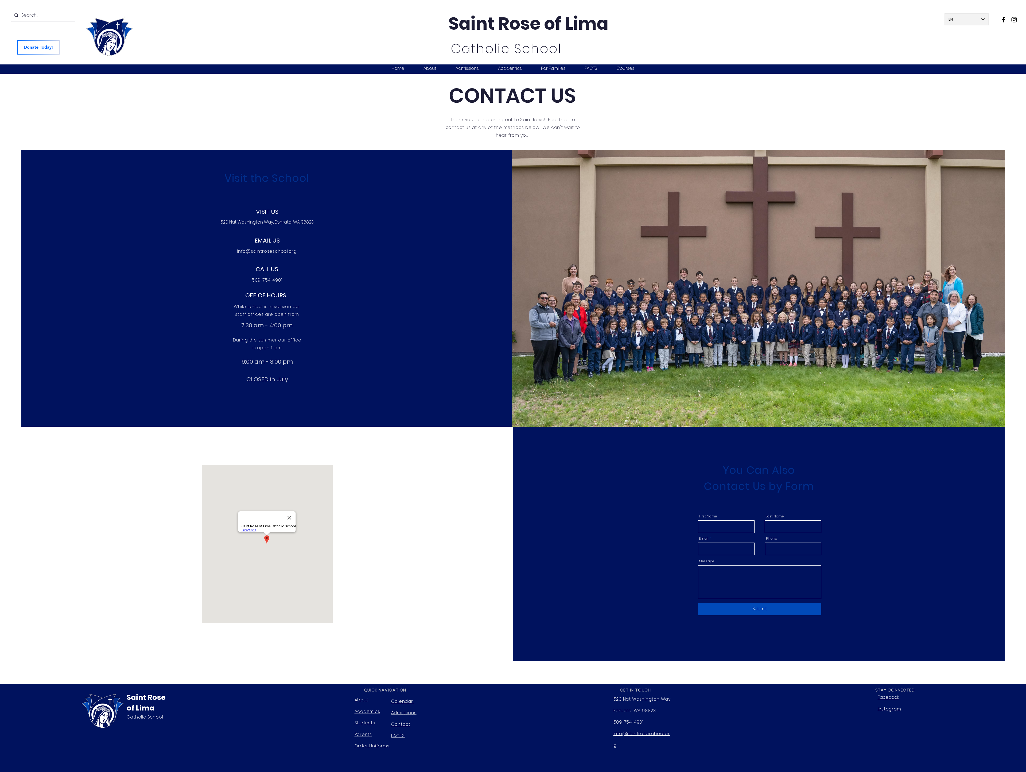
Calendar (402, 701)
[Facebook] (1003, 19)
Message (706, 561)
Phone (771, 538)
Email (703, 538)
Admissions (404, 713)
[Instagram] (1014, 19)
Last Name (775, 516)
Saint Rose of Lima (528, 23)
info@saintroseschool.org (267, 251)
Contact (401, 724)
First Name (708, 516)
